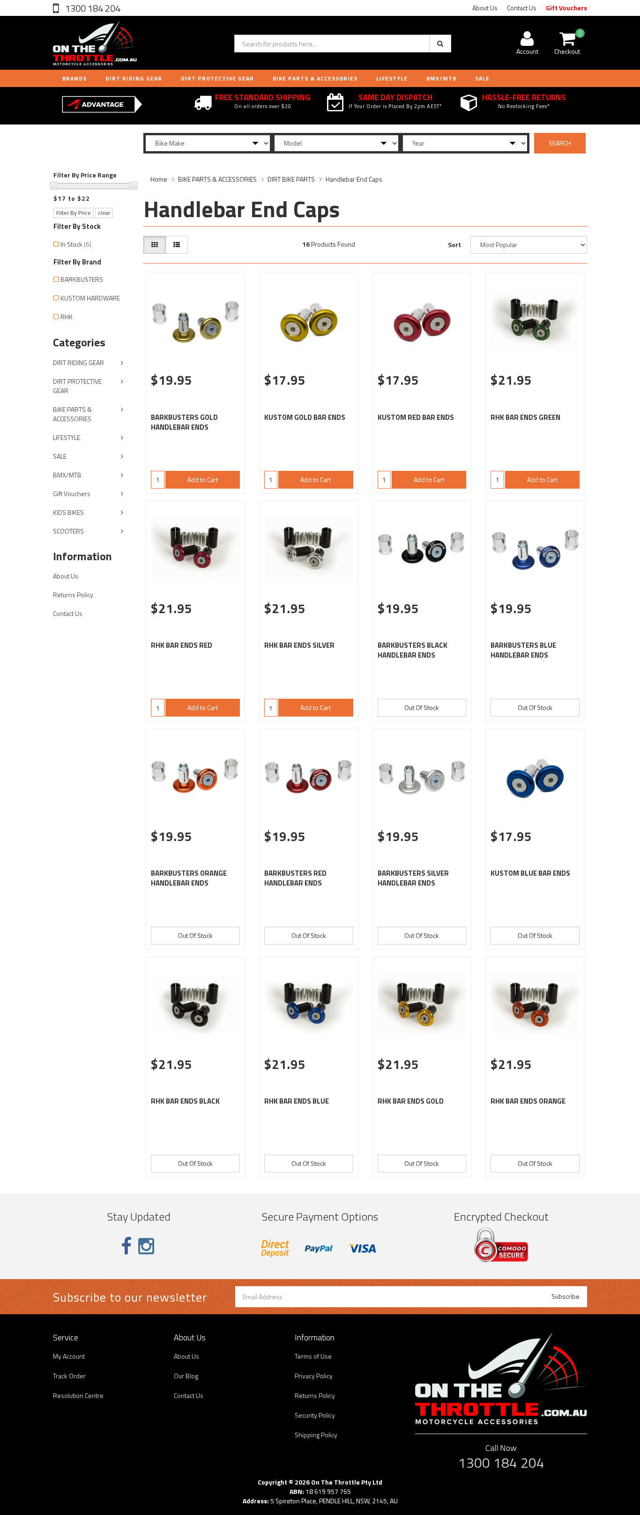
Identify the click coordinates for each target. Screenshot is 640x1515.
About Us (485, 8)
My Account (69, 1356)
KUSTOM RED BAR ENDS (416, 417)
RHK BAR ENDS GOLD (411, 1101)
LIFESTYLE (392, 78)
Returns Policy (73, 595)
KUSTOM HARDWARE (90, 298)
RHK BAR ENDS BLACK (185, 1101)
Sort (454, 244)
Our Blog (186, 1376)
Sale (482, 78)
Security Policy (315, 1415)
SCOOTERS (68, 531)
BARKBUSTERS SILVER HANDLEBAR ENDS (413, 878)
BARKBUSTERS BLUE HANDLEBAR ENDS (523, 650)
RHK (66, 317)
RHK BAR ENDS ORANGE (528, 1101)
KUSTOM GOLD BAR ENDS (304, 417)
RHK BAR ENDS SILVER (299, 645)
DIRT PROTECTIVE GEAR (217, 78)
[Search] (440, 43)
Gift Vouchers (566, 8)
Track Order (69, 1376)
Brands (74, 78)
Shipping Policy (316, 1435)
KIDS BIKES (68, 512)
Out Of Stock (421, 707)
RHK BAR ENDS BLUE (296, 1101)
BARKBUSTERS (81, 279)
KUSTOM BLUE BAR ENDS (530, 873)
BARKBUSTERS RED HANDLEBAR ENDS (295, 878)
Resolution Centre (78, 1395)
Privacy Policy (314, 1376)
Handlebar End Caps (354, 179)
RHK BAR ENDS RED (181, 645)
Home (158, 179)
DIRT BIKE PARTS (291, 179)
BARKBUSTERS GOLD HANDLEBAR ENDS (184, 422)
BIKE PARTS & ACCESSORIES (315, 78)
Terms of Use (313, 1356)
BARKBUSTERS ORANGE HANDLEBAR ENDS (189, 878)
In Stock (75, 244)
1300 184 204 (91, 8)
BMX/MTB (441, 78)
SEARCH (560, 143)
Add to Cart (202, 479)
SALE (60, 456)
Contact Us (521, 8)
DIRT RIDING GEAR (133, 78)
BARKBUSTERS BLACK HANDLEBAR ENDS (412, 650)
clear (104, 212)
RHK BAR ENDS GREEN (525, 417)
